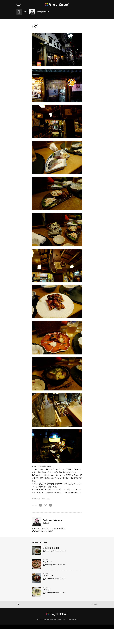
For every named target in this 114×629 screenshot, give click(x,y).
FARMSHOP (48, 576)
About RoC (62, 620)
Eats (63, 551)
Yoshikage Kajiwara (52, 551)
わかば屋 (46, 590)
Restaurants (45, 498)
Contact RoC (72, 620)
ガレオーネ (47, 562)
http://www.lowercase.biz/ (44, 531)
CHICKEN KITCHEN (51, 548)
